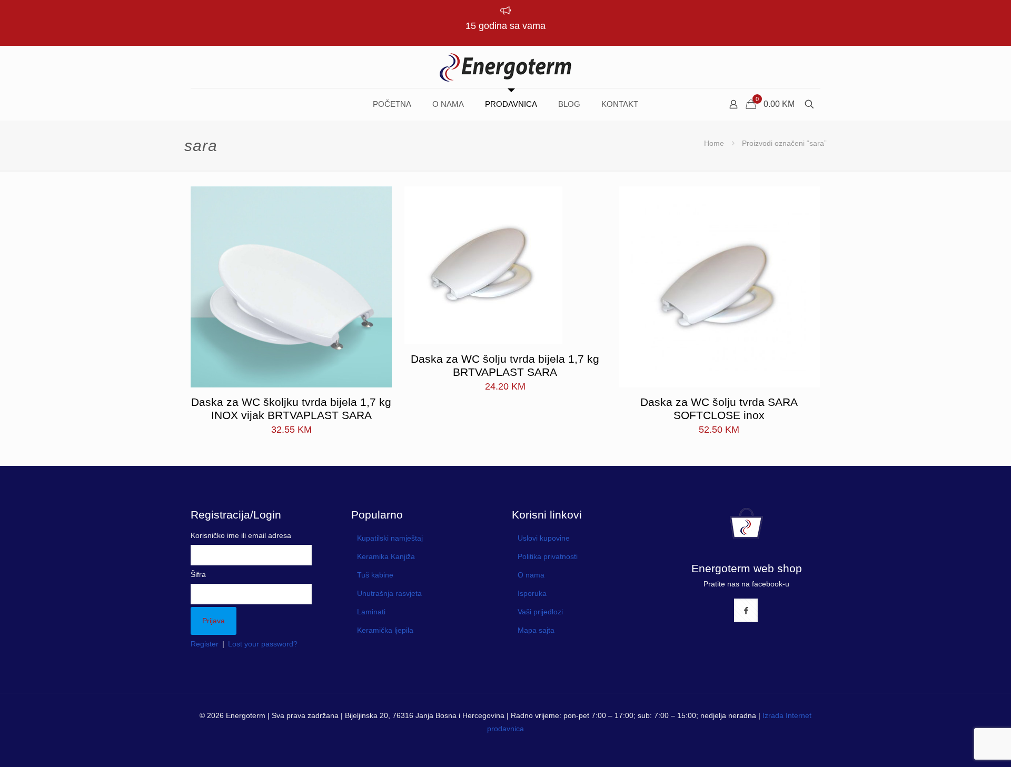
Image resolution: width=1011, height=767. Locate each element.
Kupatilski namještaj (390, 538)
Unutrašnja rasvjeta (389, 593)
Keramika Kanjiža (386, 556)
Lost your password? (263, 644)
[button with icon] (746, 610)
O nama (531, 575)
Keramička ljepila (385, 630)
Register (205, 644)
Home (714, 143)
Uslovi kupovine (544, 538)
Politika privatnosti (548, 556)
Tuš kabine (375, 575)
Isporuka (532, 593)
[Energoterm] (505, 67)
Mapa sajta (536, 630)
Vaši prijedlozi (540, 611)
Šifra (198, 574)
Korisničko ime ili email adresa (241, 535)
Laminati (371, 611)
